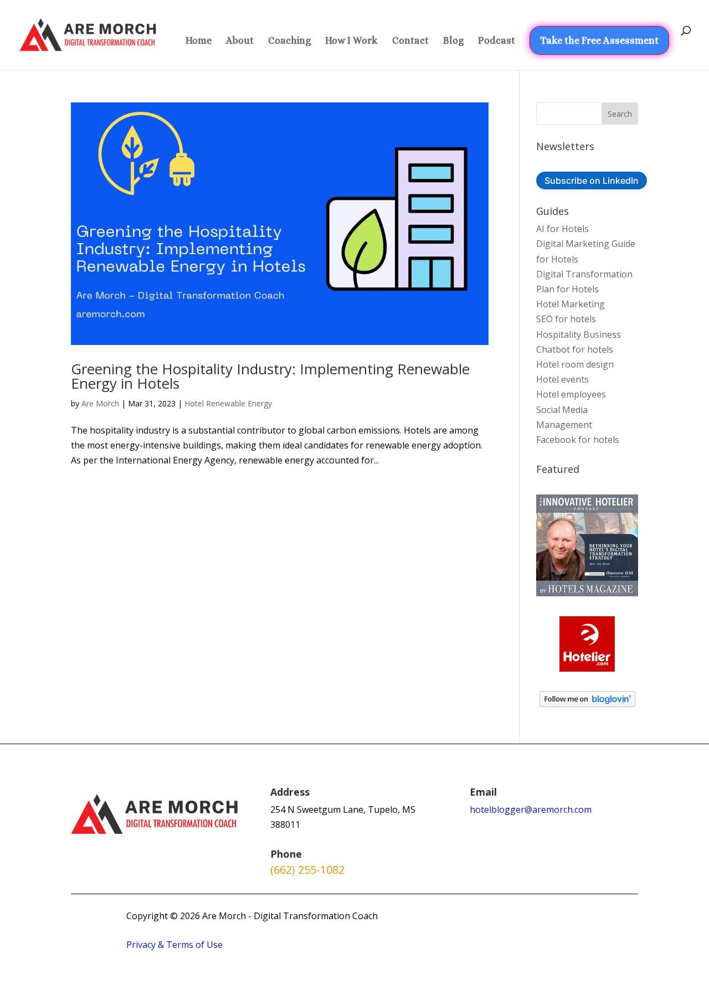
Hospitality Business (578, 334)
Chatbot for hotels (574, 349)
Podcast (496, 41)
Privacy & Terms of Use (174, 945)
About (240, 41)
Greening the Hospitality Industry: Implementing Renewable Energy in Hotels (270, 376)
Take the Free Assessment (599, 40)
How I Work (351, 41)
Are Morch (100, 403)
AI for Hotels (562, 229)
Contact (410, 41)
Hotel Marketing (570, 304)
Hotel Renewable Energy (228, 403)
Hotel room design (575, 364)
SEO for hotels (566, 319)
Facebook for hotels (577, 440)
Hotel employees (571, 394)
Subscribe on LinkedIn (591, 180)
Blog (453, 41)
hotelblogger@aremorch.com (531, 809)
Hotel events (562, 379)
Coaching (289, 41)
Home (199, 41)
